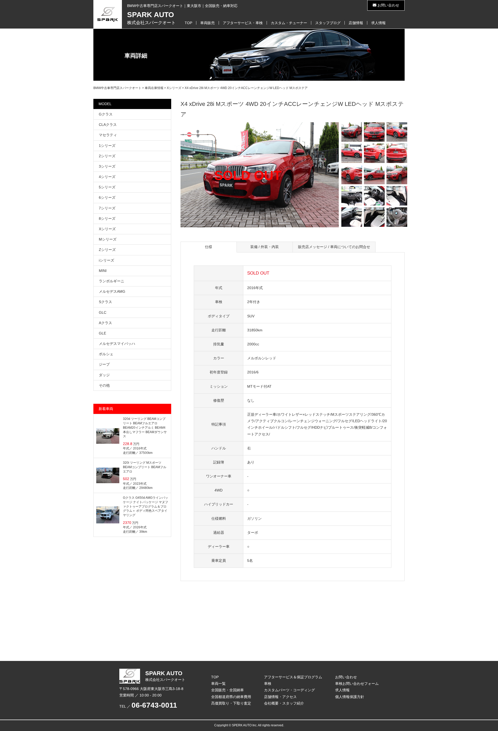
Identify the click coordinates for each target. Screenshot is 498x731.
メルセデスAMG (112, 291)
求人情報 (378, 23)
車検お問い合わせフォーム (357, 683)
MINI (103, 271)
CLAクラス (108, 124)
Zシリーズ (107, 250)
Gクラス (106, 114)
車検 (267, 683)
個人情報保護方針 (349, 697)
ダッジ (104, 375)
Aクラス (105, 323)
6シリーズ (107, 197)
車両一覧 (218, 683)
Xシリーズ (107, 229)
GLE (102, 333)
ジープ (104, 364)
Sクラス (105, 302)
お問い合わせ (387, 5)
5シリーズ (107, 187)
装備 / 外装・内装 (264, 247)
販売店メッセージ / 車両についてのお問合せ (334, 247)
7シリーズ (107, 208)
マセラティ (108, 135)
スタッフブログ (328, 23)
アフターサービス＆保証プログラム (293, 677)
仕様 (208, 247)
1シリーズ (107, 146)
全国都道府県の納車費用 (231, 697)
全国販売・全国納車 (227, 690)
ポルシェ (106, 354)
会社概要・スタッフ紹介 (284, 703)
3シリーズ (107, 166)
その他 (104, 385)
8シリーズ (107, 218)
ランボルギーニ (111, 281)
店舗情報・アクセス (280, 697)
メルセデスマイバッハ (117, 343)
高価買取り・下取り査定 (231, 703)
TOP (188, 23)
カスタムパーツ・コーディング (289, 690)
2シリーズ (107, 156)
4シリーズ (107, 177)
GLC (102, 312)
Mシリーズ (107, 239)
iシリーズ (106, 260)
